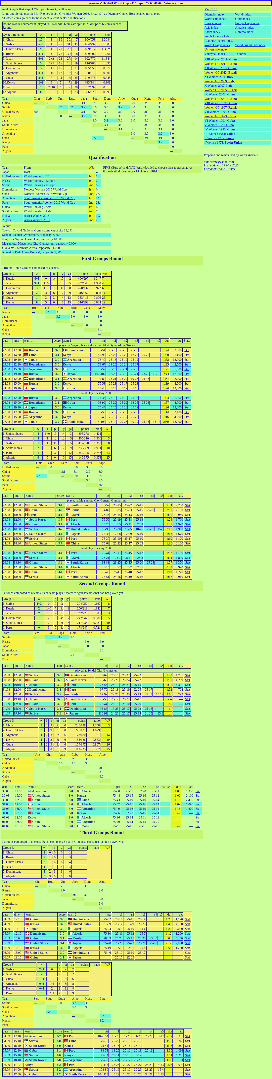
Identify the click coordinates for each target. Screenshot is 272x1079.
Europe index (212, 23)
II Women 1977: (219, 138)
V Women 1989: (219, 125)
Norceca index (244, 32)
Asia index (211, 27)
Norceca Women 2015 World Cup (45, 189)
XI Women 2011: (218, 77)
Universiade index (215, 49)
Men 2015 (210, 9)
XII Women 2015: (220, 68)
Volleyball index (214, 53)
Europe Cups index (247, 23)
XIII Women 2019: (221, 59)
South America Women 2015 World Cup (49, 198)
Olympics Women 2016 (74, 13)
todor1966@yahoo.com (219, 161)
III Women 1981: (219, 133)
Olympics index (214, 14)
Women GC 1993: (220, 116)
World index (243, 14)
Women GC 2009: (219, 81)
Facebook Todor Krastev (219, 169)
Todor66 (240, 53)
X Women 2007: (218, 85)
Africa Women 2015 (37, 215)
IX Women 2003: (220, 94)
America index (244, 27)
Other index (242, 18)
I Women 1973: (223, 142)
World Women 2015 (36, 176)
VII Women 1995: (220, 112)
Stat (186, 350)
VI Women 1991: (219, 120)
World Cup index (215, 18)
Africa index (212, 32)
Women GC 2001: (220, 98)
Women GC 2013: (220, 72)
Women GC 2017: (220, 63)
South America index (217, 36)
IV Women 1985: (220, 129)
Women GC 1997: (220, 107)
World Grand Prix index (250, 45)
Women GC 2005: (220, 90)
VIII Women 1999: (220, 103)
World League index (217, 45)
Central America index (218, 40)
